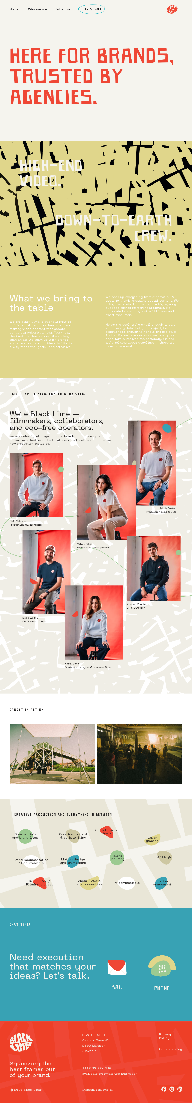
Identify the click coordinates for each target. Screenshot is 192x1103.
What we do (66, 9)
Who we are (37, 9)
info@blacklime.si (97, 1089)
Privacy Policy (165, 1036)
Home (14, 9)
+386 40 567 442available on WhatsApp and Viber (109, 1070)
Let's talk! (93, 9)
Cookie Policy (170, 1049)
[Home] (172, 9)
